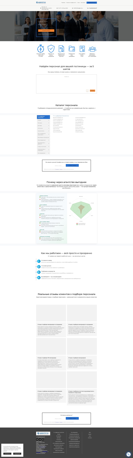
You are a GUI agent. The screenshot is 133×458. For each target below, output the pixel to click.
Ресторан (40, 122)
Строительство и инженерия (41, 150)
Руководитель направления (74, 437)
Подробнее (17, 453)
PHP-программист (79, 120)
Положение (57, 169)
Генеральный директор (74, 434)
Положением (45, 451)
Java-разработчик (79, 122)
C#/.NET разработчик (57, 123)
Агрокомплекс (41, 130)
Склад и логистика (42, 146)
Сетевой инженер (79, 131)
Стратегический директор (74, 446)
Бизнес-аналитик (79, 127)
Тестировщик (78, 125)
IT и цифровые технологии (41, 117)
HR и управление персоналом (42, 134)
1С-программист (79, 119)
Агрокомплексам (58, 441)
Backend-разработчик (58, 117)
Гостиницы (40, 128)
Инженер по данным (80, 128)
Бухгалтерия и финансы (43, 137)
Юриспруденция (42, 140)
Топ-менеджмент (41, 153)
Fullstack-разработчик (58, 119)
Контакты (83, 2)
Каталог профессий (71, 2)
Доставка (40, 125)
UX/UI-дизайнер (56, 130)
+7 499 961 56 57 (40, 437)
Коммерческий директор (74, 436)
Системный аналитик (58, 127)
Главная (63, 2)
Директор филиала (74, 439)
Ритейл (39, 120)
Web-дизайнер (78, 130)
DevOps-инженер (79, 123)
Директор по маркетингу (74, 445)
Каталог (89, 434)
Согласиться (7, 453)
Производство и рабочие (41, 143)
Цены (90, 436)
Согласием (38, 452)
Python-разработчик (57, 120)
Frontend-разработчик (80, 117)
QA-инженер (56, 125)
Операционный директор (74, 443)
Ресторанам (58, 436)
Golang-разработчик (57, 122)
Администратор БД (57, 131)
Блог (79, 2)
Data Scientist (56, 128)
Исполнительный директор (74, 441)
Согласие (61, 169)
